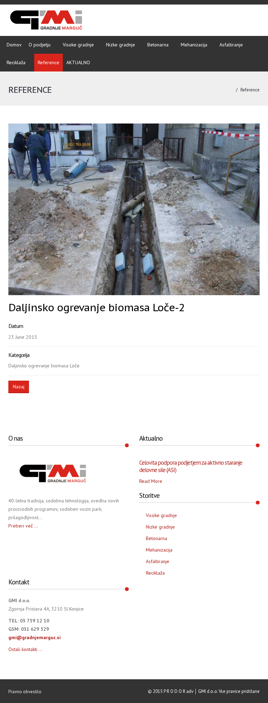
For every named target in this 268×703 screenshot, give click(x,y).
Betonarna (158, 45)
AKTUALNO (78, 62)
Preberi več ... (23, 526)
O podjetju (40, 45)
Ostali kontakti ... (25, 649)
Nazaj (18, 386)
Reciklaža (16, 62)
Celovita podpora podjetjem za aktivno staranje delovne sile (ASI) (190, 466)
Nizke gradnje (120, 45)
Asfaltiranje (231, 45)
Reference (48, 62)
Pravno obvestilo (25, 692)
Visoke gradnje (78, 45)
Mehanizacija (194, 45)
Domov (14, 45)
